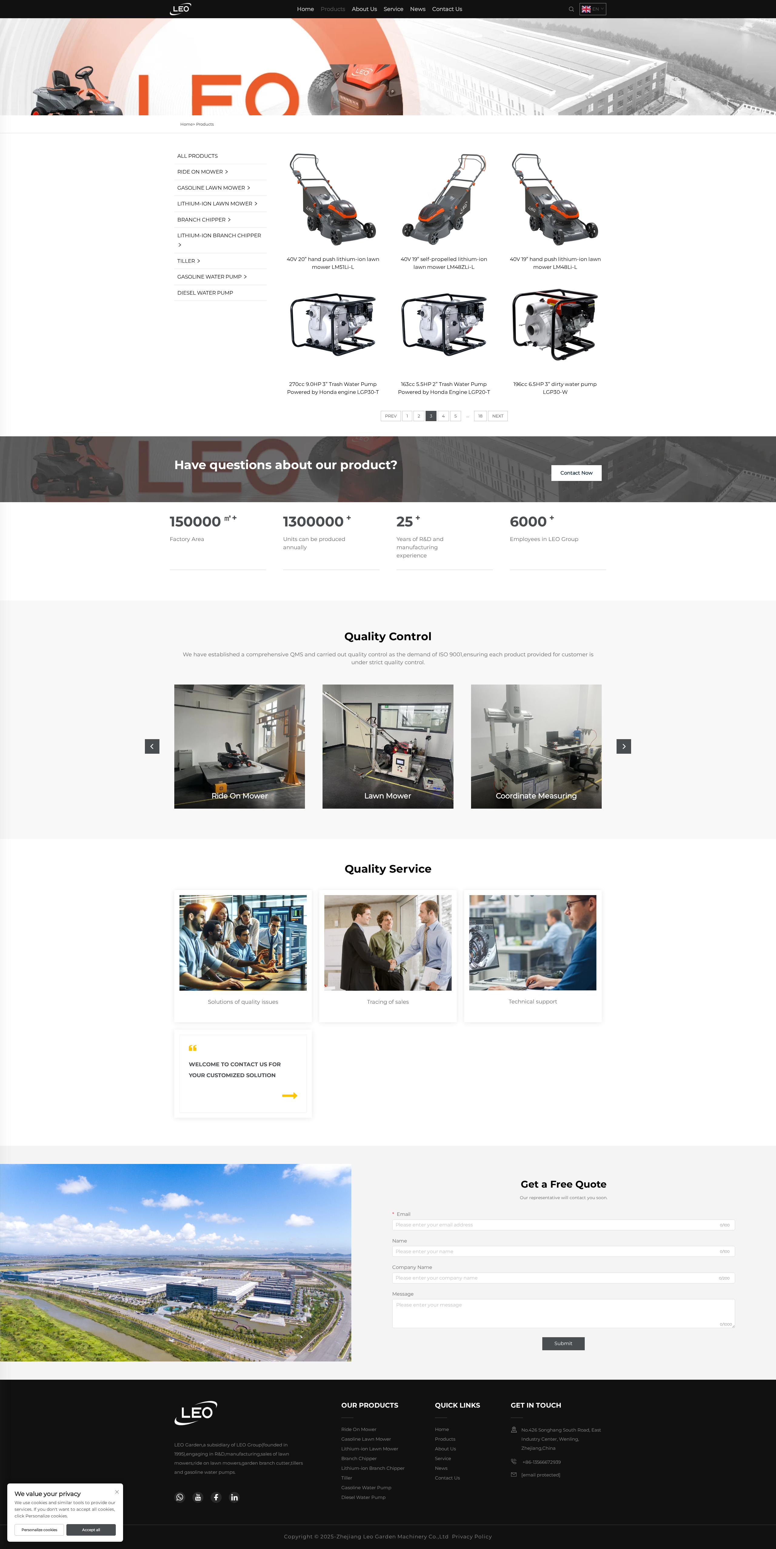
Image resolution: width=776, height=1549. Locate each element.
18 (480, 416)
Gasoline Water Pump (209, 277)
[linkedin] (234, 1497)
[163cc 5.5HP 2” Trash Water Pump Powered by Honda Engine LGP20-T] (444, 324)
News (418, 9)
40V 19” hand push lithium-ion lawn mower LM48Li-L (555, 263)
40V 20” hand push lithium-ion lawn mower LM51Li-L (333, 263)
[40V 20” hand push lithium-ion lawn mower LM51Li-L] (333, 199)
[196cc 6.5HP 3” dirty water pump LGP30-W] (555, 324)
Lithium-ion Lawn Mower (214, 204)
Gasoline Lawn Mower (211, 188)
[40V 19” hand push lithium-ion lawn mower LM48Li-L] (555, 199)
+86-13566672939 (541, 1462)
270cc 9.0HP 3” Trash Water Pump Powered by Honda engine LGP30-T (333, 388)
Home (305, 9)
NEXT (497, 416)
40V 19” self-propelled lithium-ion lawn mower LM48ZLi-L (444, 263)
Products (333, 9)
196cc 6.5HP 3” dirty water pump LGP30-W (555, 388)
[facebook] (216, 1497)
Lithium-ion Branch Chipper (219, 235)
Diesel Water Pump (205, 293)
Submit (563, 1343)
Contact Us (447, 9)
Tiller (186, 261)
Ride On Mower (200, 172)
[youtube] (197, 1497)
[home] (180, 9)
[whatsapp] (179, 1497)
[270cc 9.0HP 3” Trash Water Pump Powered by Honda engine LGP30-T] (333, 324)
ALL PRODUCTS (197, 156)
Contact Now (576, 473)
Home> (187, 124)
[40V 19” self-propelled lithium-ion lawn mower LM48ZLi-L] (444, 199)
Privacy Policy (472, 1537)
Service (393, 9)
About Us (364, 9)
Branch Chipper (201, 220)
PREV (391, 416)
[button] (152, 746)
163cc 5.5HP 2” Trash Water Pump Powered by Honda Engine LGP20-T (444, 388)
